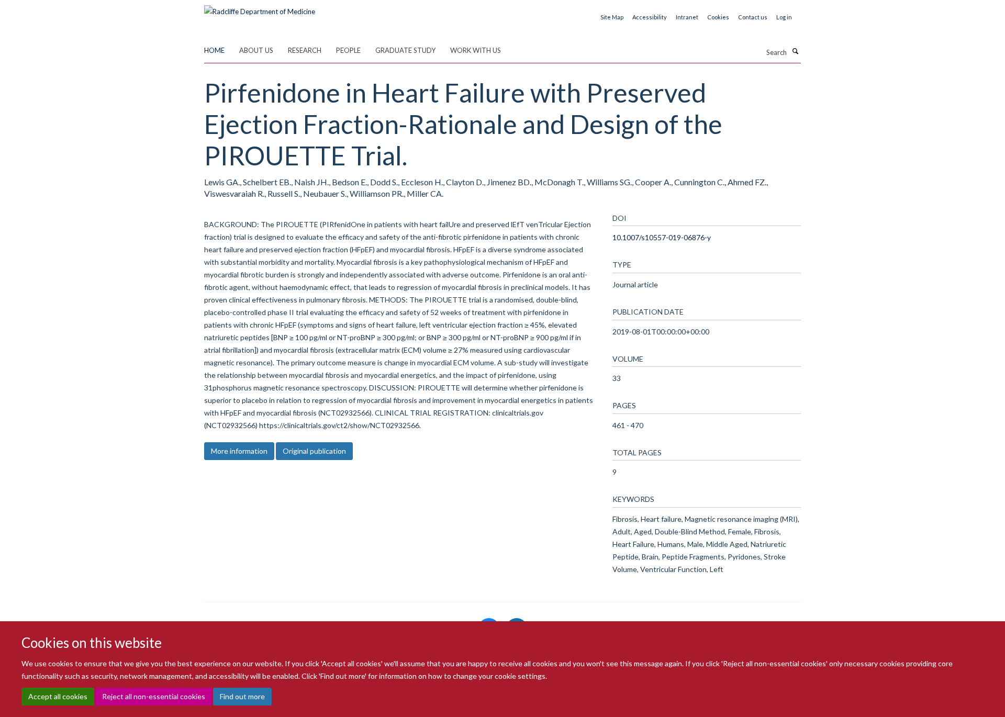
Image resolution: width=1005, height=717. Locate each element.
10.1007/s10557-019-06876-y (661, 237)
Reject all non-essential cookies (153, 696)
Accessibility (649, 17)
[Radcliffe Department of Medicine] (259, 8)
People (348, 50)
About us (256, 50)
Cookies (718, 17)
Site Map (611, 17)
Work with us (475, 50)
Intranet (687, 17)
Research (304, 50)
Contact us (752, 17)
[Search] (795, 51)
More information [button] (239, 450)
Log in (784, 17)
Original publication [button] (314, 450)
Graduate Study (405, 50)
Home (214, 50)
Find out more (242, 696)
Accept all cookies (57, 696)
